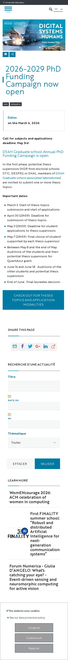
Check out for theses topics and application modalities (33, 299)
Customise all (34, 637)
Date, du (13, 400)
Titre (11, 377)
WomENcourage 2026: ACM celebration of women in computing (30, 497)
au (9, 418)
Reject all (34, 648)
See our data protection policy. (27, 617)
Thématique (17, 433)
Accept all (34, 627)
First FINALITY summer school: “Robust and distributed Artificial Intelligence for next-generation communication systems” (45, 533)
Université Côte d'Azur (14, 2)
